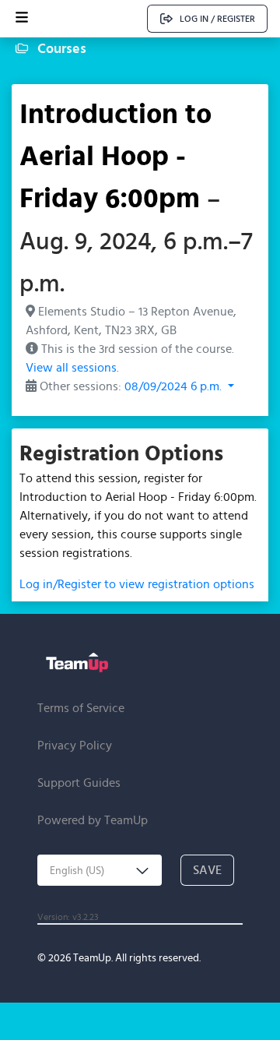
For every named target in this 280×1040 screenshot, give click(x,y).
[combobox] (99, 870)
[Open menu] (21, 19)
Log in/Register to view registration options (136, 584)
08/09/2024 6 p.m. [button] (174, 386)
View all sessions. (72, 367)
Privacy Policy (74, 745)
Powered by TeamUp (92, 820)
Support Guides (79, 782)
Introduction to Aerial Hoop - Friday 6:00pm (115, 155)
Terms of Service (80, 707)
